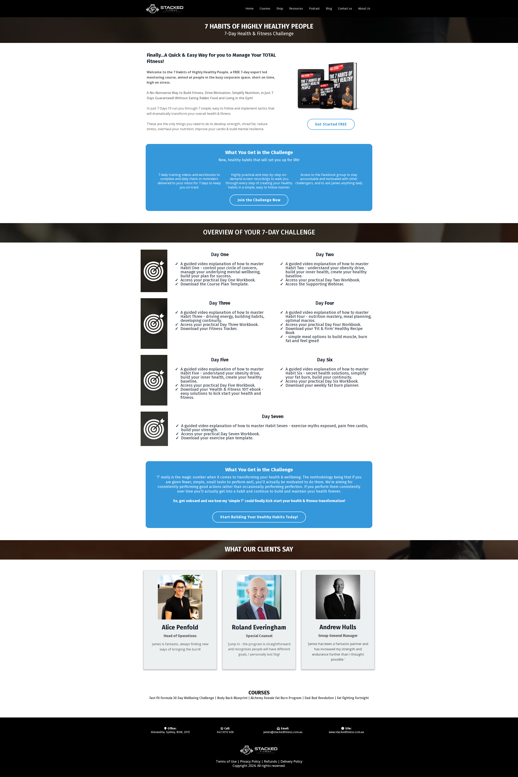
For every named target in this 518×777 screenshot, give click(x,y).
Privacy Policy (250, 761)
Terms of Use (226, 761)
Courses (265, 8)
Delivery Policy (291, 761)
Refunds (271, 761)
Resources (296, 8)
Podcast (314, 8)
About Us (364, 8)
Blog (329, 8)
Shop (279, 8)
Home (249, 8)
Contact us (345, 8)
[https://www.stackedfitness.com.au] (165, 8)
